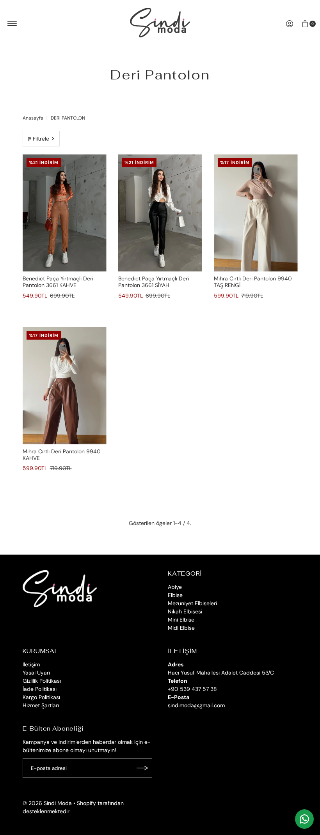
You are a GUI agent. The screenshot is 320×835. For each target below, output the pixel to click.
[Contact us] (304, 819)
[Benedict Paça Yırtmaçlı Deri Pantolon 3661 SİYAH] (160, 212)
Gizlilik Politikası (42, 680)
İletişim (31, 664)
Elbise (175, 595)
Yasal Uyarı (36, 672)
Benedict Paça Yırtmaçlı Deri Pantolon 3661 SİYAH (153, 282)
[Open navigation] (12, 23)
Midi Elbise (181, 627)
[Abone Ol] (142, 768)
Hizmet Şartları (41, 705)
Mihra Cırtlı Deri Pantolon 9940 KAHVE (62, 455)
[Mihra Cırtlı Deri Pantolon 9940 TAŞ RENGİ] (256, 212)
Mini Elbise (181, 619)
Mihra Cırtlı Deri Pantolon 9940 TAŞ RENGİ (253, 282)
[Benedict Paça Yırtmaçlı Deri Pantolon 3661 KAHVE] (65, 212)
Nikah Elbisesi (185, 611)
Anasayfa (33, 118)
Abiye (175, 586)
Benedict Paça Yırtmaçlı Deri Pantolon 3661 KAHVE (58, 282)
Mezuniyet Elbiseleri (192, 603)
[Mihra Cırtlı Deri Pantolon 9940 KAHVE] (65, 385)
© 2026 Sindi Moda (47, 803)
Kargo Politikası (41, 697)
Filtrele (41, 138)
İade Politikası (40, 688)
